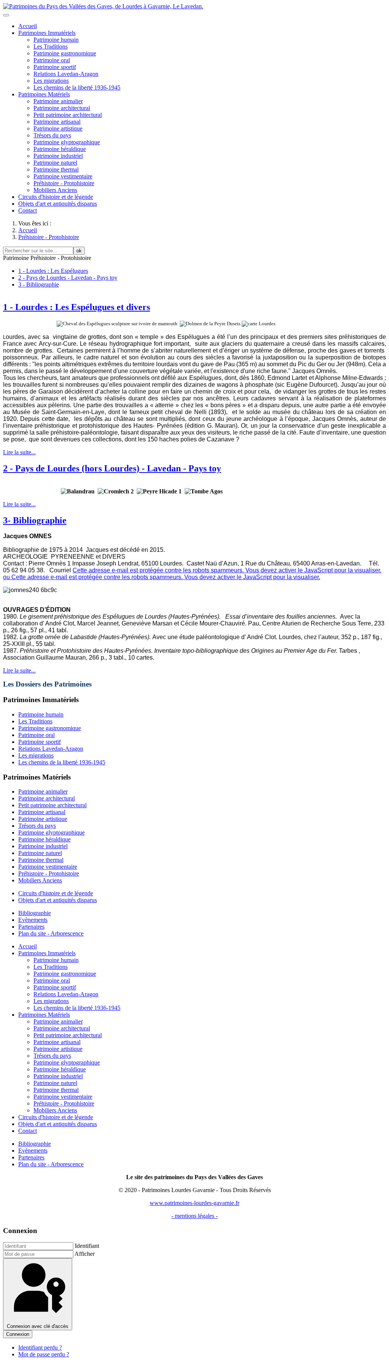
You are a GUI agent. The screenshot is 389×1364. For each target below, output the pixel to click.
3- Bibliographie (34, 520)
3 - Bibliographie (38, 284)
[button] (47, 33)
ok (79, 251)
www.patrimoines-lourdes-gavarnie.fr (194, 1203)
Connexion (17, 1334)
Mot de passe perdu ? (43, 1354)
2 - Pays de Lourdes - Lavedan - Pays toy (67, 277)
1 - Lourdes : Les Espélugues (53, 271)
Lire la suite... (19, 452)
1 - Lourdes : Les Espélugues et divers (76, 307)
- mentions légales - (194, 1216)
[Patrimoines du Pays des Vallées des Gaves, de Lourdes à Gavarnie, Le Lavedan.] (103, 6)
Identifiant (87, 1246)
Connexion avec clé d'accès (37, 1326)
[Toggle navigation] (6, 15)
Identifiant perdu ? (40, 1347)
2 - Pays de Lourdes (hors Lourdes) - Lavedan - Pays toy (112, 468)
